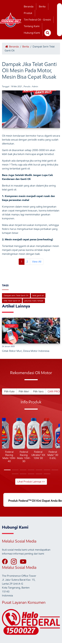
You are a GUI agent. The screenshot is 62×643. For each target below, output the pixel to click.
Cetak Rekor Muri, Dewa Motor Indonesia (25, 350)
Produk (28, 13)
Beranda (28, 6)
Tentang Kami (31, 26)
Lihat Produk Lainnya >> (31, 481)
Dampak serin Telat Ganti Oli (16, 295)
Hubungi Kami (32, 32)
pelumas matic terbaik (33, 300)
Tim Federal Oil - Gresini (37, 19)
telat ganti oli (38, 295)
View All (36, 261)
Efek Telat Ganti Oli (12, 300)
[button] (4, 446)
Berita (42, 6)
